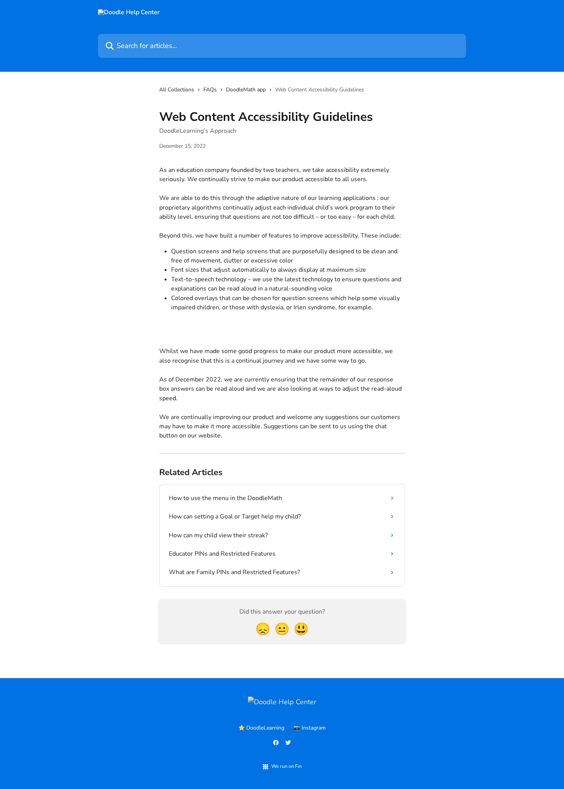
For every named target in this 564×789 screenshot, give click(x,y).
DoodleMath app (246, 89)
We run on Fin (286, 766)
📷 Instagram (310, 727)
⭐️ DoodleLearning (261, 727)
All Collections (176, 89)
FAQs (210, 89)
